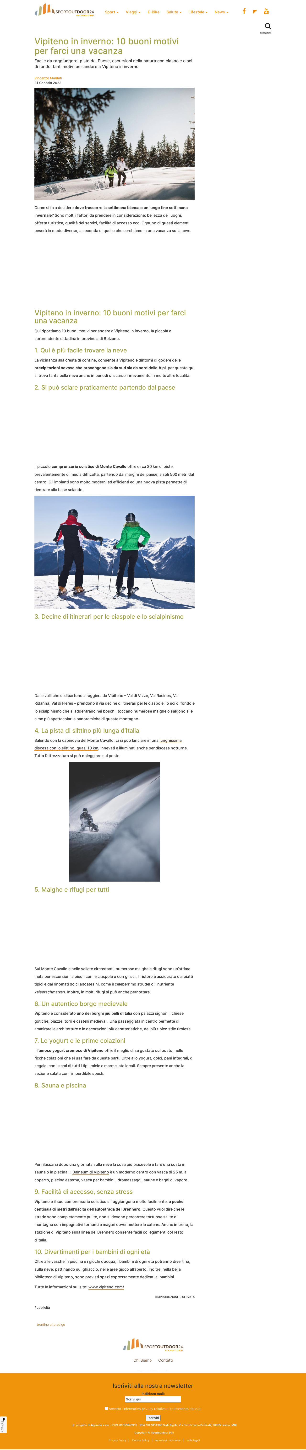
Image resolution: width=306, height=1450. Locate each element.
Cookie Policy (140, 1440)
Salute (173, 12)
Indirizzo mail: (153, 1394)
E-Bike (153, 12)
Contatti (165, 1360)
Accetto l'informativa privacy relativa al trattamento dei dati (155, 1409)
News (220, 12)
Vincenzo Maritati (48, 78)
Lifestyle (197, 12)
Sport (110, 12)
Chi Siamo (142, 1360)
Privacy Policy (117, 1440)
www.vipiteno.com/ (106, 1287)
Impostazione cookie (153, 1371)
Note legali (193, 1440)
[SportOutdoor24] (153, 1344)
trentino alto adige (51, 1324)
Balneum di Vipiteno (90, 1172)
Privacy (2, 1426)
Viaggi (132, 12)
